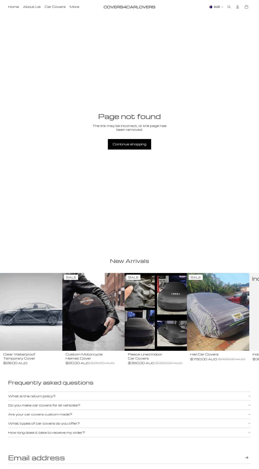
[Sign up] (246, 457)
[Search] (229, 6)
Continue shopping (129, 144)
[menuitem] (74, 7)
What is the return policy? (32, 396)
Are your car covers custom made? (40, 414)
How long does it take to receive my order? (46, 432)
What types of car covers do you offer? (44, 423)
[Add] (56, 344)
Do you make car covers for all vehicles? (44, 405)
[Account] (237, 6)
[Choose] (180, 344)
